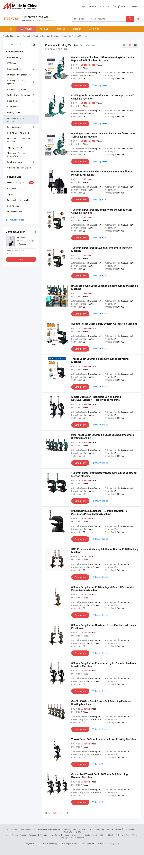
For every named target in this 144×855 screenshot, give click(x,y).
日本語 (110, 835)
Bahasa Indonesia (77, 837)
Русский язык (55, 835)
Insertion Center (14, 127)
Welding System (14, 112)
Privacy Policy (113, 844)
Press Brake (12, 101)
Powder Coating (14, 57)
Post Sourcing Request (138, 19)
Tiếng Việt (64, 837)
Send (21, 259)
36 (60, 812)
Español (23, 835)
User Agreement (88, 844)
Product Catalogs (16, 219)
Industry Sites (99, 829)
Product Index (129, 829)
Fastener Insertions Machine (15, 120)
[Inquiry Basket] (114, 6)
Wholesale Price (84, 829)
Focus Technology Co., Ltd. (53, 844)
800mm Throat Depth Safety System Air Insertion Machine (104, 323)
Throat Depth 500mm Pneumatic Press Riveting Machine (103, 739)
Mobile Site (67, 832)
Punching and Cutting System (16, 82)
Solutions (61, 28)
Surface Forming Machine (18, 74)
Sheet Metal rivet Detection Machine (18, 140)
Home (9, 28)
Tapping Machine (14, 147)
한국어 (102, 835)
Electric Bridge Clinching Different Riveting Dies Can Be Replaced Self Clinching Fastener (102, 59)
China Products (26, 829)
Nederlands (85, 835)
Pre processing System (17, 89)
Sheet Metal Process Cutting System (16, 154)
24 (54, 813)
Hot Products (12, 829)
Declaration (101, 844)
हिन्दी (117, 835)
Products (28, 28)
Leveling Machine (14, 162)
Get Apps (124, 6)
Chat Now (25, 244)
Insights (78, 832)
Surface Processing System (19, 95)
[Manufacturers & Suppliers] (21, 5)
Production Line (14, 69)
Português (33, 835)
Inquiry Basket (101, 85)
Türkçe (134, 835)
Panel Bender (13, 106)
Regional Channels (114, 829)
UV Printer (11, 63)
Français (43, 835)
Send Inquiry (80, 85)
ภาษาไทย (125, 835)
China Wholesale (69, 829)
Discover (77, 28)
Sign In (84, 6)
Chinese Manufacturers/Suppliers (47, 829)
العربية (95, 835)
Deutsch (75, 835)
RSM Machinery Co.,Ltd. (35, 16)
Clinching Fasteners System (19, 167)
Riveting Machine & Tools (18, 132)
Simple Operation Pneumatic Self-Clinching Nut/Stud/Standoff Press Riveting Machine (96, 398)
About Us (44, 28)
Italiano (66, 835)
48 (67, 812)
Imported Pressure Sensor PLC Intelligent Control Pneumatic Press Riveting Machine (99, 512)
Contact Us (94, 28)
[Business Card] (35, 232)
